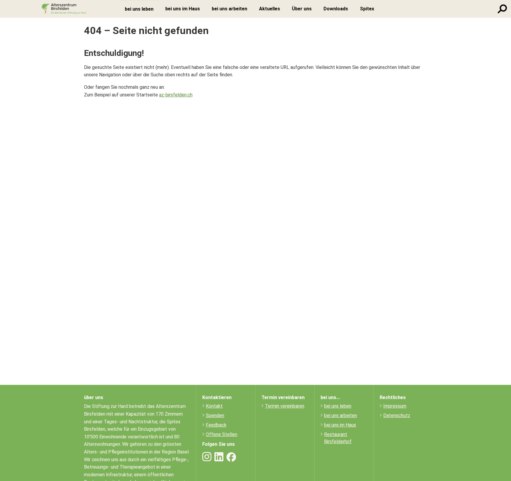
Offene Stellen (221, 434)
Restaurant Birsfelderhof (338, 438)
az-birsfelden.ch (176, 95)
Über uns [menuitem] (302, 9)
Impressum (394, 406)
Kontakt (214, 406)
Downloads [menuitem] (336, 9)
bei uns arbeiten (340, 415)
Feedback (216, 425)
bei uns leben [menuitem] (139, 9)
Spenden (215, 415)
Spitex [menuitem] (367, 9)
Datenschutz (396, 415)
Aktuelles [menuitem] (269, 9)
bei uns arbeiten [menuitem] (229, 9)
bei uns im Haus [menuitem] (182, 9)
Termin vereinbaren (284, 406)
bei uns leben (337, 406)
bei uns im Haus (340, 425)
